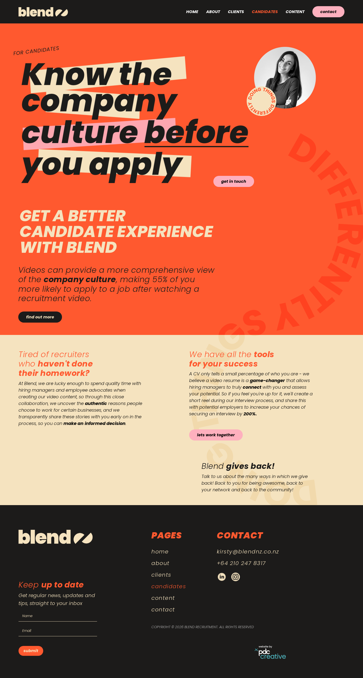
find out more (40, 317)
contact (328, 12)
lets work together (216, 435)
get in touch (233, 181)
